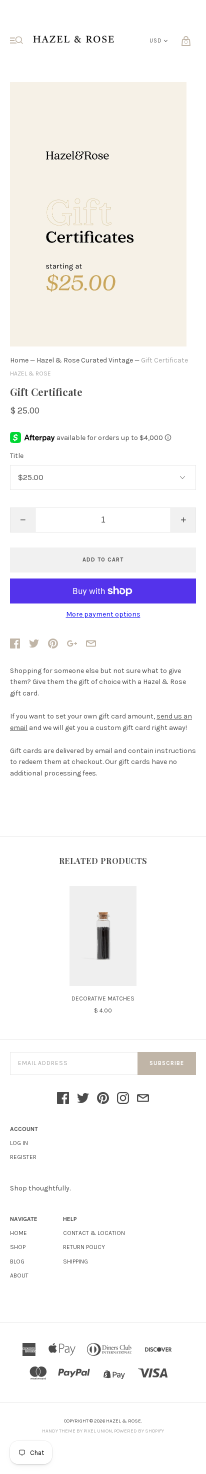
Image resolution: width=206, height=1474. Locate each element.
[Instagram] (123, 1099)
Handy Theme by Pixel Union (77, 1431)
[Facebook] (63, 1099)
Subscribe (167, 1063)
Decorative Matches (103, 998)
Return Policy (84, 1247)
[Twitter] (83, 1099)
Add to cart (103, 559)
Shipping (75, 1261)
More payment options (103, 614)
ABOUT (19, 1275)
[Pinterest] (103, 1099)
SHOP (18, 1247)
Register (23, 1157)
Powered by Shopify (139, 1431)
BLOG (17, 1261)
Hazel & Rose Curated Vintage (84, 360)
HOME (18, 1233)
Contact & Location (94, 1233)
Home (19, 360)
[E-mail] (143, 1099)
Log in (19, 1143)
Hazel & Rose (30, 373)
